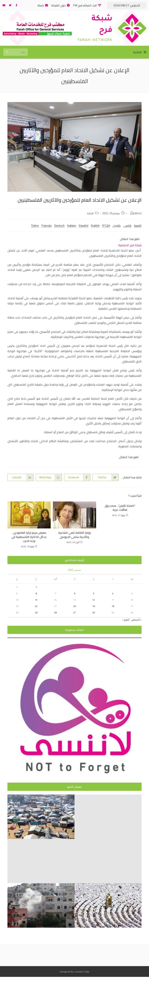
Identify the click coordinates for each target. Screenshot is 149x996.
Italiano (71, 225)
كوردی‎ (116, 225)
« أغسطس (136, 620)
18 (113, 606)
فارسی (127, 225)
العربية (138, 225)
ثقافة (90, 213)
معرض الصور (74, 786)
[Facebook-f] (16, 5)
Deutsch (59, 225)
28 (55, 612)
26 (93, 612)
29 (36, 612)
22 (36, 606)
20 (74, 606)
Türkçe (35, 225)
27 (74, 612)
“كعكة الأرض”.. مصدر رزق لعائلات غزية (120, 508)
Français (46, 225)
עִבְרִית (106, 225)
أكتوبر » (125, 620)
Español (83, 225)
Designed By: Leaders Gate (74, 971)
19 (93, 606)
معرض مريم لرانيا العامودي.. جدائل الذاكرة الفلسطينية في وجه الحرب (29, 537)
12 (93, 600)
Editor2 (137, 213)
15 (36, 600)
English (95, 225)
